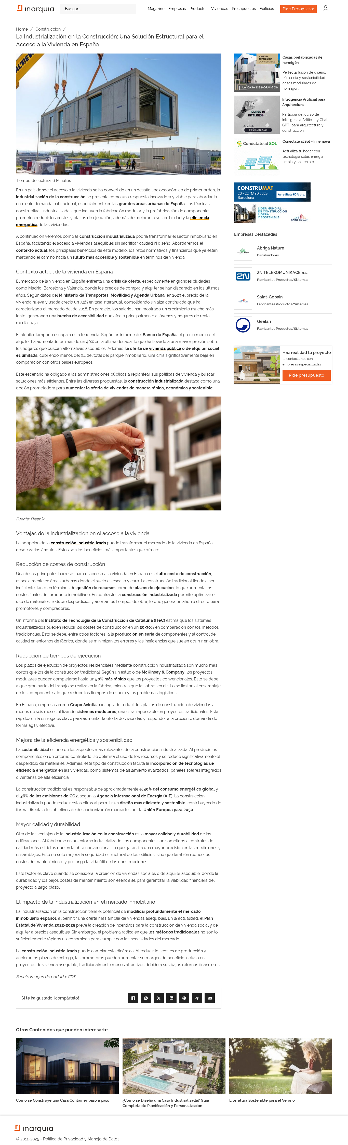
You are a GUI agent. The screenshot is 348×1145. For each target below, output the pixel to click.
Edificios (267, 8)
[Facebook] (133, 998)
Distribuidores (268, 255)
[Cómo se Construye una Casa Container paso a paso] (67, 1065)
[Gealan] (243, 325)
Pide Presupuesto (298, 9)
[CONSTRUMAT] (272, 192)
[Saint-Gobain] (243, 301)
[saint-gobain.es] (272, 213)
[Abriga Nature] (243, 252)
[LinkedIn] (171, 998)
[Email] (210, 998)
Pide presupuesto (306, 375)
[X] (159, 998)
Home (22, 29)
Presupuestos (244, 8)
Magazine (156, 8)
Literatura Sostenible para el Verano (262, 1100)
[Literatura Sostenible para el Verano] (280, 1065)
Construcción (48, 29)
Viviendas (219, 8)
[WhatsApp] (146, 998)
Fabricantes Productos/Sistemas (282, 280)
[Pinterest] (184, 998)
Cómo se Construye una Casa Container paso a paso (62, 1100)
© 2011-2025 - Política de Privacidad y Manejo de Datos (67, 1139)
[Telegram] (197, 998)
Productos (198, 8)
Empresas (177, 8)
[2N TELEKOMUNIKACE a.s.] (243, 276)
